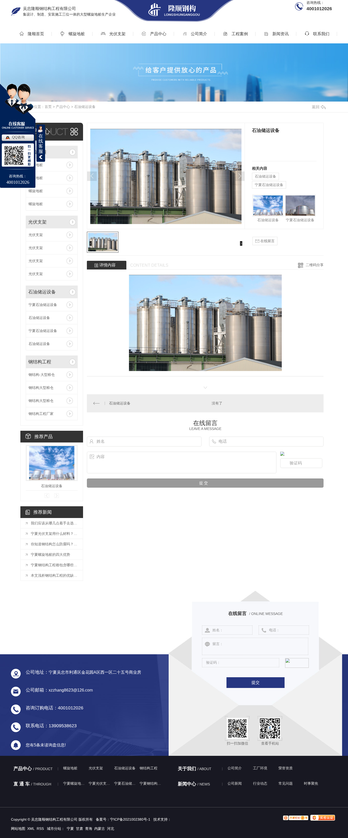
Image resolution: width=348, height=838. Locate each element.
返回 (315, 107)
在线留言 (267, 241)
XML (31, 829)
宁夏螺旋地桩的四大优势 (50, 554)
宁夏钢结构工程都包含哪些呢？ (54, 565)
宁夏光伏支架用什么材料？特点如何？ (54, 534)
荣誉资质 (285, 768)
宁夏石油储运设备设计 (125, 783)
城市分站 (54, 829)
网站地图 (18, 829)
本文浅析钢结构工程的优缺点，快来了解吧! (54, 575)
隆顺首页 (35, 34)
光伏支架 (117, 34)
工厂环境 (260, 768)
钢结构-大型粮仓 (42, 375)
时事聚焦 (311, 783)
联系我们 (320, 34)
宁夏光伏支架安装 (100, 783)
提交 (255, 682)
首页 (48, 107)
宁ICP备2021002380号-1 (130, 819)
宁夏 (70, 829)
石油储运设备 (85, 107)
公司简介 (198, 34)
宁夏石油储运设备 (43, 305)
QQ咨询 (18, 137)
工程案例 (239, 34)
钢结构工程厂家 (41, 414)
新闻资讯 (280, 34)
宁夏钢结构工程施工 (151, 783)
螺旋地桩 (76, 34)
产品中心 (157, 34)
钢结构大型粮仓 (41, 388)
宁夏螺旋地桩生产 (74, 783)
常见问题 (285, 783)
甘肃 (79, 829)
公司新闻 (234, 783)
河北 (110, 829)
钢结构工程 (39, 361)
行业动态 (260, 783)
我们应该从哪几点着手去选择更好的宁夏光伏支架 (54, 523)
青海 (88, 829)
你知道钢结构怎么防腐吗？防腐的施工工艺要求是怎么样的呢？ (54, 544)
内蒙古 (99, 829)
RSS (40, 829)
